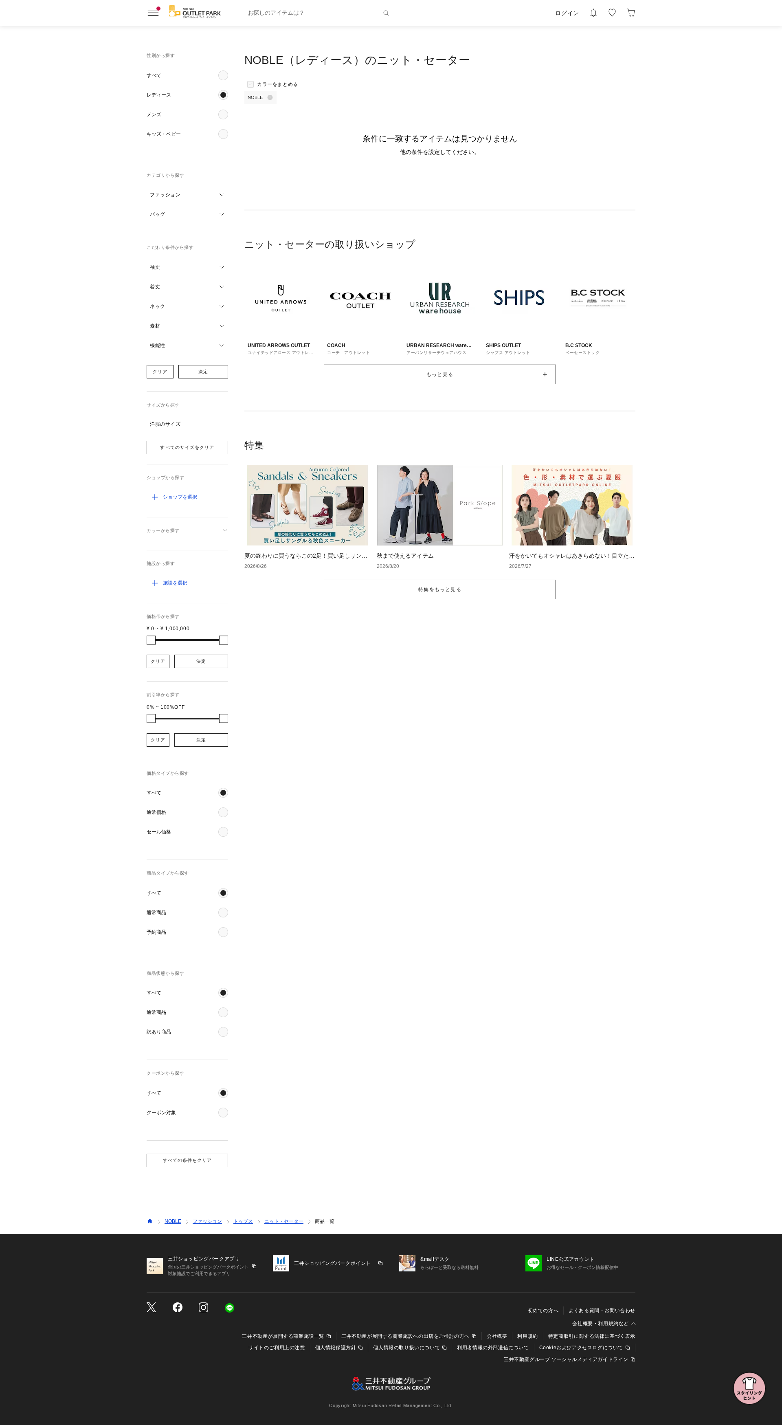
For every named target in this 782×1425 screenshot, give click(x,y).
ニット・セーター (283, 1221)
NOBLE (173, 1221)
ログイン (567, 13)
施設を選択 (175, 583)
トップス (243, 1221)
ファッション (207, 1221)
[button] (187, 75)
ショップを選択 (180, 497)
